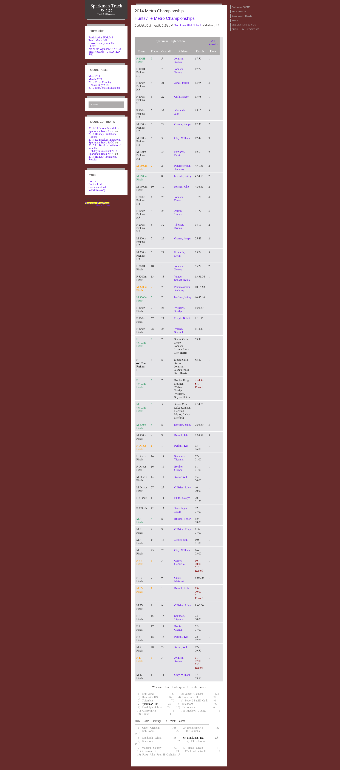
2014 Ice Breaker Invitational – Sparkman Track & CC (106, 141)
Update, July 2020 (99, 85)
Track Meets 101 (98, 40)
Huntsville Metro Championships (165, 18)
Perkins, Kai (181, 445)
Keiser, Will (181, 477)
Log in (92, 181)
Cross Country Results (101, 43)
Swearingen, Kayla (181, 509)
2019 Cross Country (100, 82)
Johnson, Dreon (179, 198)
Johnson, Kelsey (179, 60)
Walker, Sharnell (178, 330)
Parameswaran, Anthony (182, 167)
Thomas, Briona (179, 226)
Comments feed (97, 187)
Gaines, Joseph (182, 124)
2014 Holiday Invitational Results (103, 135)
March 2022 (95, 79)
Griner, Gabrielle (179, 562)
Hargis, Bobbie (182, 318)
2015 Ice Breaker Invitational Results (105, 146)
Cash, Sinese (181, 96)
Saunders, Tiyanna (179, 457)
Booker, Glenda (178, 468)
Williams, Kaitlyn (179, 309)
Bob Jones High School (187, 25)
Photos (92, 46)
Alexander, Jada (180, 111)
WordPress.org (97, 190)
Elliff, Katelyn (182, 498)
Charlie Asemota (103, 205)
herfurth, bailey (182, 176)
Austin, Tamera (178, 212)
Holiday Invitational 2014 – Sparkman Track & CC (104, 152)
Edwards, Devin (179, 153)
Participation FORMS (101, 37)
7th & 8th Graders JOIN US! (105, 48)
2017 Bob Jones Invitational (104, 87)
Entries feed (95, 184)
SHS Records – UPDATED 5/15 (104, 53)
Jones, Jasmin (181, 82)
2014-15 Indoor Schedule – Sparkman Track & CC (104, 129)
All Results (213, 42)
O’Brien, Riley (182, 487)
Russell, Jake (181, 186)
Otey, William (182, 138)
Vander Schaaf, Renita (182, 278)
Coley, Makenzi (179, 579)
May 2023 (94, 76)
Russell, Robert (182, 518)
